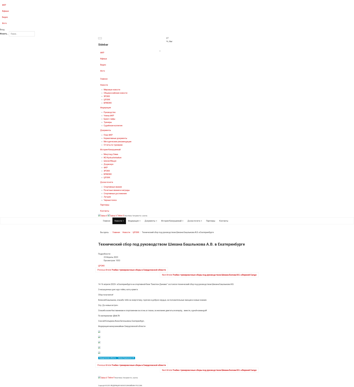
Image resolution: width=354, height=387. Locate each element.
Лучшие (107, 197)
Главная (116, 232)
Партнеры (104, 205)
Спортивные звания (113, 187)
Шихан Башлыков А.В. (126, 358)
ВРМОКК (108, 103)
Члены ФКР (109, 115)
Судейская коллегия (113, 125)
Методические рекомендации (117, 141)
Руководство (110, 112)
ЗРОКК (107, 96)
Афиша (5, 11)
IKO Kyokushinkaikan (113, 157)
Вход (2, 29)
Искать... (4, 34)
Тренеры (108, 122)
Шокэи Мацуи (110, 161)
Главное (104, 79)
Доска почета (106, 182)
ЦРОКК (107, 99)
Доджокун (108, 164)
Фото (4, 23)
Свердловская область (107, 358)
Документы (105, 130)
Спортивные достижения (115, 193)
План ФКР (108, 135)
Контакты (104, 211)
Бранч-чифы (109, 119)
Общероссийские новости (115, 93)
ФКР (4, 5)
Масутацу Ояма (111, 154)
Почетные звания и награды (117, 190)
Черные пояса (110, 200)
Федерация (105, 107)
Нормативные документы (115, 138)
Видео (5, 17)
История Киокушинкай (110, 149)
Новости (104, 85)
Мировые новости (112, 90)
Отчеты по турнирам (113, 145)
